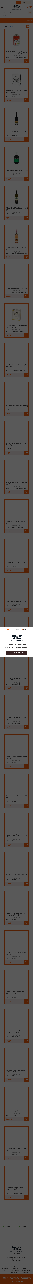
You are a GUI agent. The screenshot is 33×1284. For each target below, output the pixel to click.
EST (10, 629)
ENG (17, 629)
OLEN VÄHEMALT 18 (16, 652)
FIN (24, 629)
